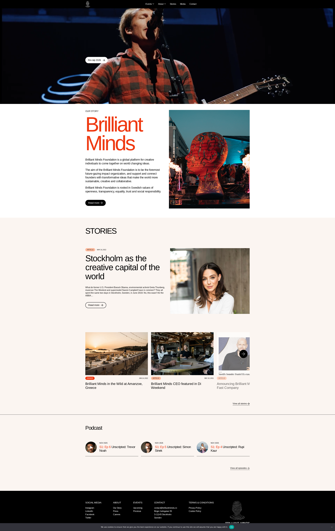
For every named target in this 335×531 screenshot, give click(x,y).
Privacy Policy (195, 508)
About (160, 4)
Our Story (117, 508)
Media (183, 4)
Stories (173, 4)
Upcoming (137, 508)
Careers (116, 514)
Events (149, 4)
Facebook (89, 514)
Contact (192, 4)
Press (115, 511)
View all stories (240, 403)
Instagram (89, 508)
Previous (137, 511)
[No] (331, 527)
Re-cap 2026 (95, 60)
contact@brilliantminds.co (165, 508)
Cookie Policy (195, 511)
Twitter (88, 518)
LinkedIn (89, 511)
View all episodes (238, 468)
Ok (231, 527)
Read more (93, 203)
